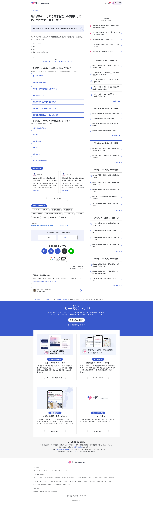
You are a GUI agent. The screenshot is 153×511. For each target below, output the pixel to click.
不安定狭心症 (69, 213)
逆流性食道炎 (68, 210)
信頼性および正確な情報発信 (64, 449)
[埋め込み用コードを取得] (58, 251)
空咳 (44, 217)
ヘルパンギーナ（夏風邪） (40, 210)
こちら (75, 451)
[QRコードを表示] (51, 251)
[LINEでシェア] (71, 251)
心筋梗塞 (79, 213)
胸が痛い (63, 217)
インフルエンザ (37, 213)
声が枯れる (36, 217)
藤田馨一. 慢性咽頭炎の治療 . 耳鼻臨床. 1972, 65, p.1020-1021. (49, 225)
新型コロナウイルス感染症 (53, 213)
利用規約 (33, 71)
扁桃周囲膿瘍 (56, 210)
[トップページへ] (76, 464)
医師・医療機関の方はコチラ (76, 325)
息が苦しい (53, 217)
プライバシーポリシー (42, 71)
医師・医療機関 (78, 447)
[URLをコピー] (44, 251)
